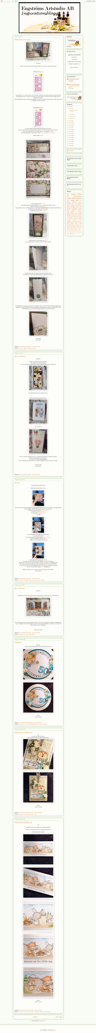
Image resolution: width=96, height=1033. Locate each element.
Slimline (41, 1011)
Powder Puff (79, 232)
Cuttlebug (69, 221)
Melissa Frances (75, 213)
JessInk (41, 724)
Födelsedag (32, 724)
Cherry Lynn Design (74, 204)
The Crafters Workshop (76, 225)
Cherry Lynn (75, 216)
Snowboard (70, 80)
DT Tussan (27, 724)
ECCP (68, 232)
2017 (70, 127)
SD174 (42, 566)
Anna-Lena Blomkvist (74, 84)
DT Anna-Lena (74, 196)
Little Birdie (42, 511)
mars (71, 114)
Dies (23, 724)
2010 (70, 141)
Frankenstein (71, 232)
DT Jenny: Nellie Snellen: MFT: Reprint (27, 348)
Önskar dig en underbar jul (23, 732)
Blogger (54, 1030)
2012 (70, 137)
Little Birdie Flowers (27, 580)
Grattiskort (18, 642)
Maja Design (35, 580)
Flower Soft (74, 222)
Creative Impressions (77, 227)
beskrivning (69, 226)
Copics (20, 724)
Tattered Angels (77, 209)
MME (77, 200)
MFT (33, 1011)
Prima (79, 194)
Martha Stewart (73, 229)
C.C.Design (79, 211)
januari (71, 118)
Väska (78, 231)
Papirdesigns (79, 230)
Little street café (44, 510)
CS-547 (43, 203)
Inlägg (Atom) (42, 1020)
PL (81, 221)
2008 (70, 145)
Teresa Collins (72, 217)
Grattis (37, 724)
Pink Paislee (71, 211)
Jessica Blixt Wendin (73, 79)
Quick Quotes (74, 215)
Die (71, 230)
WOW (44, 206)
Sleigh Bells (74, 231)
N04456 (52, 131)
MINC (68, 229)
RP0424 (41, 135)
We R (80, 231)
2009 (70, 143)
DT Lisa (74, 203)
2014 (70, 133)
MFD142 (41, 107)
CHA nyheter (70, 218)
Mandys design (76, 221)
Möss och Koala (19, 356)
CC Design (78, 212)
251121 (46, 240)
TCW (80, 223)
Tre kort (17, 482)
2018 (70, 125)
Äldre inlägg (59, 1017)
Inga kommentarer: (36, 346)
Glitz (77, 206)
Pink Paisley (69, 231)
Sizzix (75, 218)
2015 (70, 131)
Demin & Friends (46, 537)
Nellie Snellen (41, 580)
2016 (70, 129)
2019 (70, 123)
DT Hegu (70, 200)
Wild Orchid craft (41, 513)
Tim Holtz (79, 217)
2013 (70, 135)
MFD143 (41, 71)
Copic (69, 198)
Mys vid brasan (19, 588)
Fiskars (76, 223)
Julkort (35, 814)
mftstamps (36, 1011)
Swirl (37, 514)
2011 (70, 139)
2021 (70, 106)
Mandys (75, 208)
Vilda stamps (71, 206)
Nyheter (69, 213)
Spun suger (43, 132)
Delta (68, 222)
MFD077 (44, 538)
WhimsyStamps (47, 1011)
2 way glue (44, 210)
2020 (70, 121)
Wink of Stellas (69, 234)
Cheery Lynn (77, 220)
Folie (70, 227)
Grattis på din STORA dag (23, 822)
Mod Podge (74, 230)
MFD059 (45, 560)
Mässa (75, 232)
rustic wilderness (51, 132)
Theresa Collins (75, 226)
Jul (32, 814)
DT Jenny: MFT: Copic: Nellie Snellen (27, 634)
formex (73, 234)
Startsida (35, 1017)
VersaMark (40, 205)
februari (72, 116)
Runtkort (45, 724)
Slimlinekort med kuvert (22, 39)
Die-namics (78, 205)
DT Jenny (21, 580)
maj (71, 108)
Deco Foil (69, 225)
